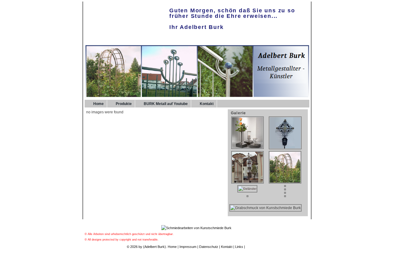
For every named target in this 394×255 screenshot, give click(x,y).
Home (98, 104)
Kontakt (207, 104)
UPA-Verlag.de (256, 247)
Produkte (124, 104)
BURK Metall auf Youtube (166, 104)
